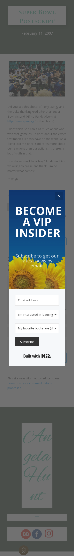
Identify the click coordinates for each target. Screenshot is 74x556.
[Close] (59, 196)
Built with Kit (37, 356)
